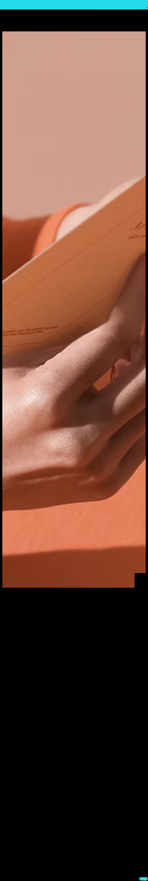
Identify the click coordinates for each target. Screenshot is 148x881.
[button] (101, 5)
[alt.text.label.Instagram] (147, 7)
